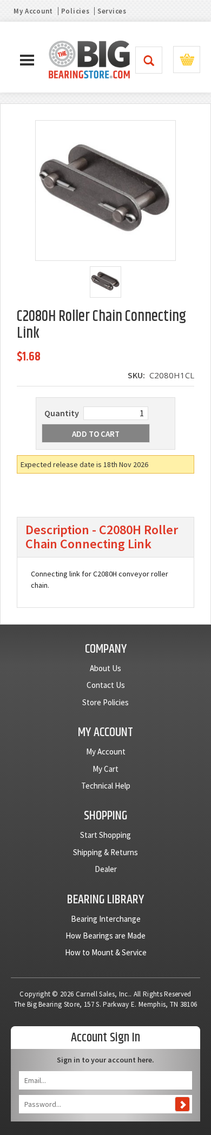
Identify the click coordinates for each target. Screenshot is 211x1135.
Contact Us (106, 685)
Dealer (106, 869)
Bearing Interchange (106, 919)
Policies (75, 11)
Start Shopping (105, 835)
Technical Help (105, 785)
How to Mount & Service (106, 952)
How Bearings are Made (105, 935)
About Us (105, 668)
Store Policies (105, 702)
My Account (33, 11)
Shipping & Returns (105, 852)
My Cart (105, 769)
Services (112, 11)
